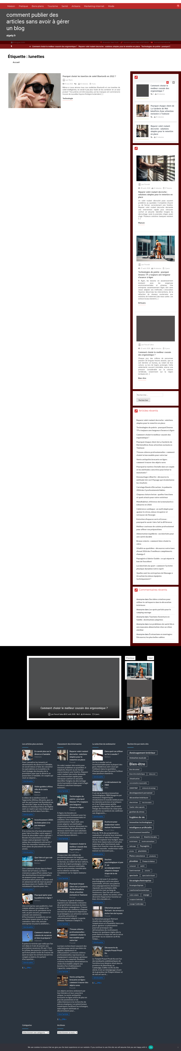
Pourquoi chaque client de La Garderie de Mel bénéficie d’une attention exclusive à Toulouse (162, 110)
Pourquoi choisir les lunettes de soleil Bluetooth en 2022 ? (89, 76)
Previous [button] (130, 658)
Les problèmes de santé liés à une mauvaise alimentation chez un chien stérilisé (155, 627)
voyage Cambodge (136, 904)
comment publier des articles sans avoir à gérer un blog (37, 21)
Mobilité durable (150, 837)
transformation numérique (139, 890)
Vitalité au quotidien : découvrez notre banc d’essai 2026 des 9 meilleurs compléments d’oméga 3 (155, 551)
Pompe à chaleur (148, 861)
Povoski (147, 184)
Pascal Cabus (149, 345)
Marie (71, 80)
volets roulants (134, 895)
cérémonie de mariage (149, 788)
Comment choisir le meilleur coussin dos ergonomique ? (160, 88)
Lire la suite (28, 781)
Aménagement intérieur (142, 752)
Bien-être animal (134, 769)
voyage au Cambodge (136, 899)
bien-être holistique (137, 774)
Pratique (23, 6)
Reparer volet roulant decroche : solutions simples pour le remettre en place (78, 46)
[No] (178, 1047)
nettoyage (132, 846)
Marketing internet (94, 6)
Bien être (142, 378)
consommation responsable (138, 783)
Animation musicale (137, 758)
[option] (78, 46)
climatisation (134, 779)
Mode (111, 6)
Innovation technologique (140, 822)
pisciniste (142, 851)
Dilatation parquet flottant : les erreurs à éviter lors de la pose (114, 910)
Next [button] (150, 658)
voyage (146, 895)
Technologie (68, 98)
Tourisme (53, 6)
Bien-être (137, 764)
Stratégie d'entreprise (140, 880)
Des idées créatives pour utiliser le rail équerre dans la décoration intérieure (153, 602)
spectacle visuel (148, 875)
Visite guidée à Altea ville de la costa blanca (43, 789)
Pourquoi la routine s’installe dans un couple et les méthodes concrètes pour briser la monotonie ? (155, 470)
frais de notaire (146, 802)
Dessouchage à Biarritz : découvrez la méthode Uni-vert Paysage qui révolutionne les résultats (155, 480)
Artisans (76, 6)
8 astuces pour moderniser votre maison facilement (113, 824)
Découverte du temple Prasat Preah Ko (113, 950)
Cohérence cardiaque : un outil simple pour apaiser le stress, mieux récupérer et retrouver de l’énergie (154, 512)
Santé (65, 6)
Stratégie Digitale (136, 885)
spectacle (133, 875)
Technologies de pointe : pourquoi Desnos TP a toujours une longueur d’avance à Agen (145, 46)
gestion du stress (136, 812)
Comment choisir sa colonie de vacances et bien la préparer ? (43, 935)
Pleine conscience (137, 856)
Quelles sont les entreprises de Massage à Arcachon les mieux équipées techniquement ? (154, 576)
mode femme (133, 841)
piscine (131, 851)
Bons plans (38, 6)
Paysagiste (144, 846)
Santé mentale (134, 871)
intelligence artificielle (140, 827)
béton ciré (152, 774)
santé (142, 866)
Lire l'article (63, 791)
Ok (151, 1047)
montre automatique (148, 841)
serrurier (147, 870)
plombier (133, 861)
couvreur (133, 788)
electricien (133, 802)
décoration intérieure (138, 797)
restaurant (132, 866)
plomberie (152, 856)
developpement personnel (140, 793)
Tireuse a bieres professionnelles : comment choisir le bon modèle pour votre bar (78, 934)
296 (28, 967)
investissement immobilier (139, 832)
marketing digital (134, 837)
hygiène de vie (137, 817)
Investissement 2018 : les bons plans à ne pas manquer (43, 822)
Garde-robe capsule (137, 807)
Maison (11, 6)
